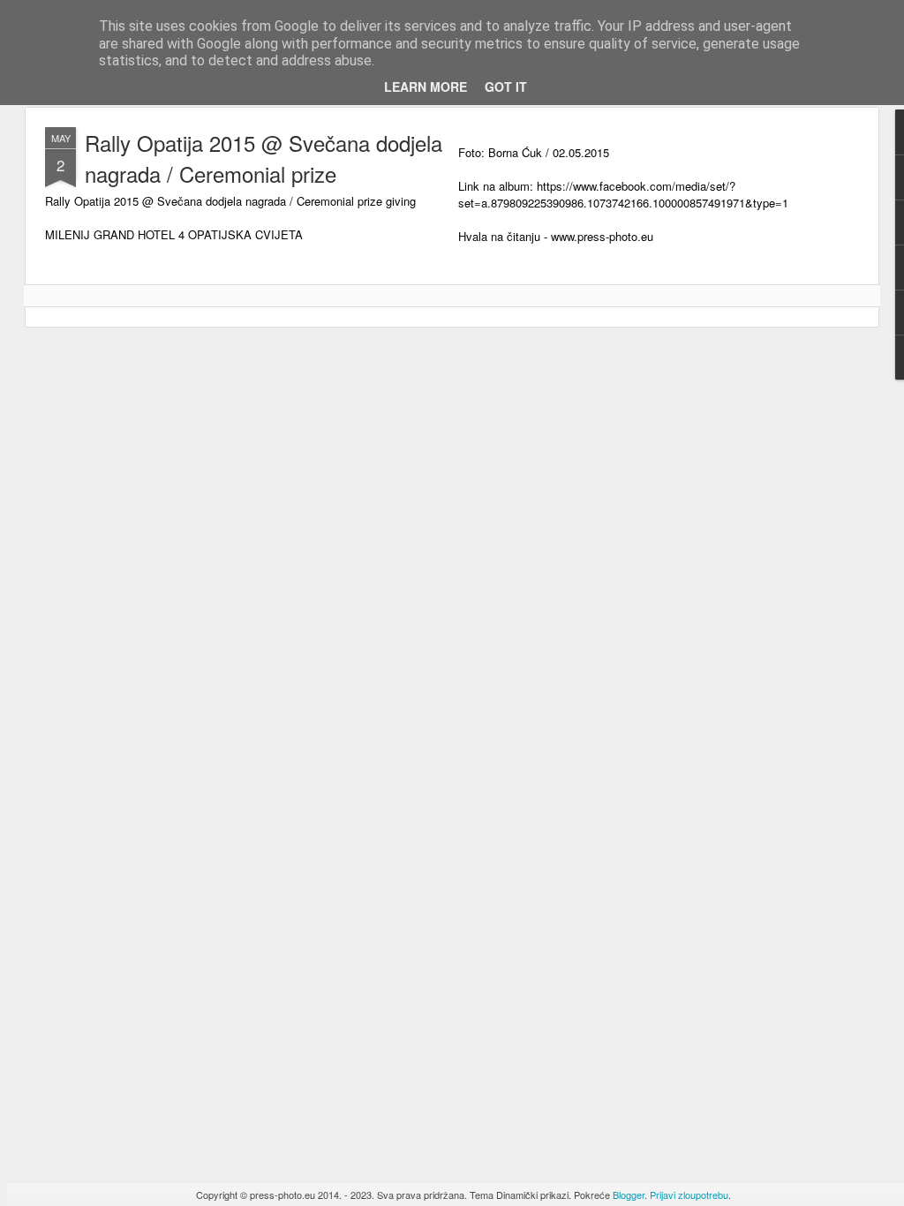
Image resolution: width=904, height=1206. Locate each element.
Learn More (425, 86)
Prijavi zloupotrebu (689, 1194)
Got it (506, 86)
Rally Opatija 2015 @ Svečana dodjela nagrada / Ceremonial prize (263, 158)
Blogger (628, 1194)
